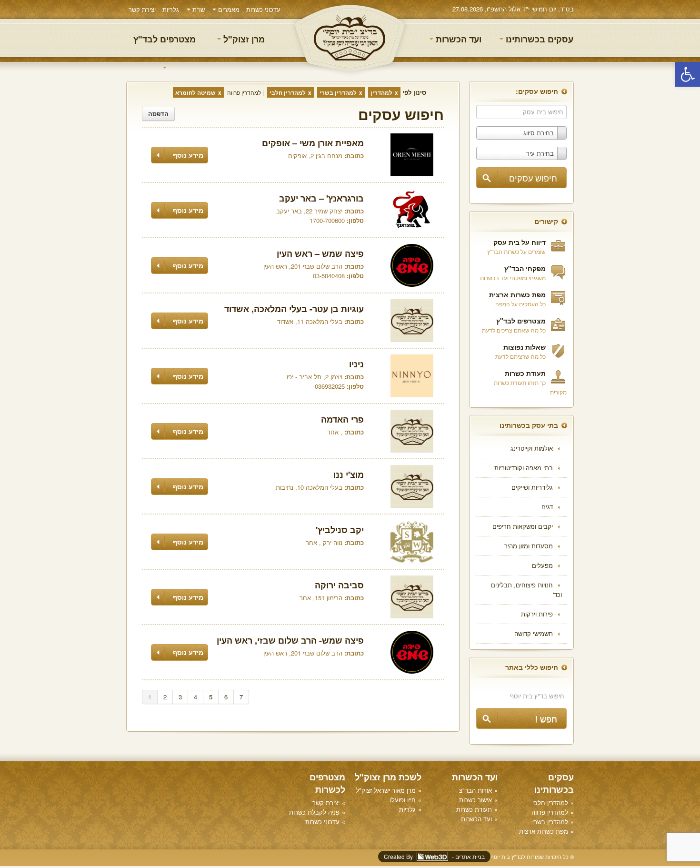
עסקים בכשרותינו (538, 39)
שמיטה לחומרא (195, 92)
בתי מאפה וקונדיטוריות (523, 467)
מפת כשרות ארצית (517, 294)
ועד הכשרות (457, 39)
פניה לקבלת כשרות (314, 812)
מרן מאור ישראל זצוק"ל (386, 790)
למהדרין (381, 92)
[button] (687, 74)
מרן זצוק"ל (243, 39)
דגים (547, 506)
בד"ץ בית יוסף (350, 38)
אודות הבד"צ (475, 790)
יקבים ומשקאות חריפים (522, 526)
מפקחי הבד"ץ (525, 268)
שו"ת (197, 9)
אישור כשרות (475, 799)
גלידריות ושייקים (532, 487)
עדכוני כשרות (263, 9)
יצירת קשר (142, 9)
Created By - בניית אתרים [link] (434, 856)
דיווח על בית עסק (519, 242)
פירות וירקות (537, 613)
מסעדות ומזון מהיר (528, 545)
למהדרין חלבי (288, 92)
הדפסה (158, 113)
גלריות (170, 9)
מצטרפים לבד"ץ (164, 39)
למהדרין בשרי (338, 92)
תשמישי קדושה (533, 633)
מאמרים (228, 9)
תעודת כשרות (525, 373)
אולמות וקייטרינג (531, 448)
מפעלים (542, 565)
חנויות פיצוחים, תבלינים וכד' (526, 589)
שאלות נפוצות (524, 347)
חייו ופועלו (403, 799)
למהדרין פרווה (244, 92)
